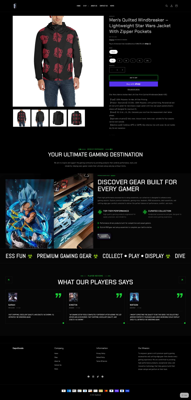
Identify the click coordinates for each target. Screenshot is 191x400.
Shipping (111, 40)
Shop (55, 357)
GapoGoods (98, 395)
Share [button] (113, 135)
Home (56, 353)
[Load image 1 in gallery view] (21, 118)
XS (112, 61)
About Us (57, 361)
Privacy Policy (100, 353)
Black (113, 52)
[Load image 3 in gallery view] (58, 118)
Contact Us (57, 365)
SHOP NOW (104, 236)
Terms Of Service (101, 361)
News (56, 369)
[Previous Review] (9, 280)
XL (140, 61)
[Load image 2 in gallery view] (40, 118)
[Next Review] (182, 280)
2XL (147, 61)
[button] (86, 5)
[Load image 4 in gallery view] (76, 118)
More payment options (134, 89)
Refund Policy (100, 357)
